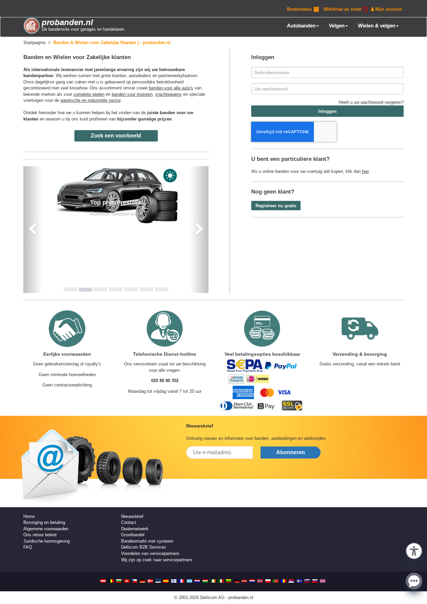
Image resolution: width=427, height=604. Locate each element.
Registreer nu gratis (276, 205)
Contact (128, 522)
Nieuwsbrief (132, 516)
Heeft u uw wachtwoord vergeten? (371, 102)
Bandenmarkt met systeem (147, 541)
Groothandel (132, 534)
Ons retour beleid (39, 534)
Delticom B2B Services (143, 547)
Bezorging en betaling (44, 522)
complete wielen (88, 94)
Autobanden (301, 25)
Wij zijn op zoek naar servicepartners (156, 559)
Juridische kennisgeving (46, 541)
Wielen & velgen (376, 25)
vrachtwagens (168, 94)
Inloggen (327, 111)
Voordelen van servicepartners (150, 553)
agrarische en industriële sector (90, 100)
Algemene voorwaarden (45, 528)
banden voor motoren (132, 94)
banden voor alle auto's (171, 87)
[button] (414, 550)
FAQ (27, 547)
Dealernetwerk (134, 528)
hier (365, 171)
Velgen (337, 25)
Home (29, 516)
